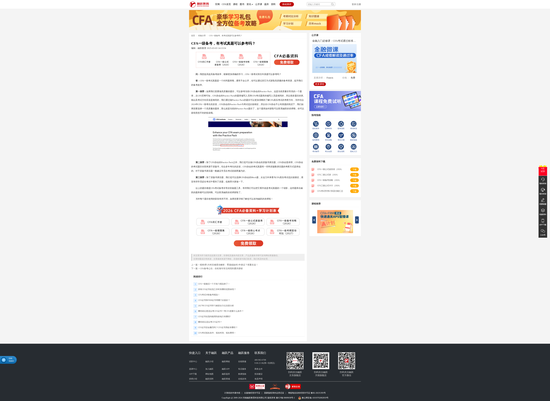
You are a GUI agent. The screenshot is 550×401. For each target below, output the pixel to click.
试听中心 (193, 361)
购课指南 (242, 374)
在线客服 (242, 361)
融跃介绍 (209, 361)
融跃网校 (226, 361)
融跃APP (226, 369)
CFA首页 (226, 4)
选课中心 (193, 369)
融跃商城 (226, 379)
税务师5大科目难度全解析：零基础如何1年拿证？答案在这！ (229, 264)
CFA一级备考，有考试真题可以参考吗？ (225, 36)
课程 (235, 4)
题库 (266, 4)
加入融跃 (209, 369)
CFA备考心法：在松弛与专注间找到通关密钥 (221, 268)
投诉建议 (259, 374)
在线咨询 (242, 379)
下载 (354, 169)
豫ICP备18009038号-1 (285, 398)
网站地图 (209, 374)
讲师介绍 (193, 379)
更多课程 (319, 84)
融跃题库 (226, 374)
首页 (193, 36)
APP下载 (193, 374)
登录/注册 (356, 4)
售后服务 (242, 369)
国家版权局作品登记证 (274, 393)
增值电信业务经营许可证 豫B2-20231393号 (307, 393)
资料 (273, 4)
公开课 (258, 4)
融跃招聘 (209, 379)
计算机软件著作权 (232, 393)
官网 (217, 4)
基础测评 (286, 4)
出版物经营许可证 (252, 393)
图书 (242, 4)
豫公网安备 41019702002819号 (315, 398)
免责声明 (259, 379)
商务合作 (259, 369)
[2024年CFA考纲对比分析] (275, 20)
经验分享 (202, 36)
